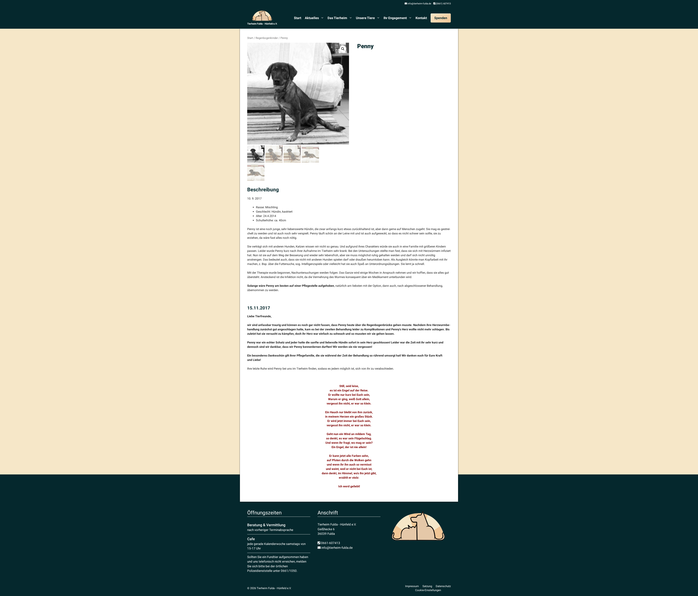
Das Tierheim (337, 18)
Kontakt (421, 18)
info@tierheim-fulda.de (419, 3)
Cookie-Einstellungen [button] (428, 590)
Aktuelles (312, 18)
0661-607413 (330, 543)
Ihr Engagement (395, 18)
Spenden (440, 18)
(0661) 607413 (443, 3)
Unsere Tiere (365, 18)
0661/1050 (289, 571)
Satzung (427, 586)
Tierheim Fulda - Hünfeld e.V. (262, 23)
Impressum (412, 586)
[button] (343, 49)
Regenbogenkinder (267, 38)
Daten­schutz (443, 586)
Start (297, 18)
